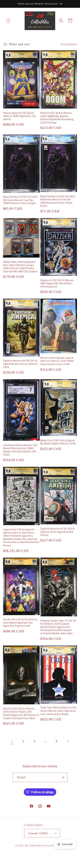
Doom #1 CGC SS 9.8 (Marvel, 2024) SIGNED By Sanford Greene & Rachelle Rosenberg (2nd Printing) (56, 117)
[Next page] (67, 741)
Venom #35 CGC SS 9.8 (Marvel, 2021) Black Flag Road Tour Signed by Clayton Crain (20, 622)
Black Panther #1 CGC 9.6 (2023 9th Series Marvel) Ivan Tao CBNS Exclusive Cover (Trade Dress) (57, 201)
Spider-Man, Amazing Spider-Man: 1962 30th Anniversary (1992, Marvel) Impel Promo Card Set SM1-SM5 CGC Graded (20, 266)
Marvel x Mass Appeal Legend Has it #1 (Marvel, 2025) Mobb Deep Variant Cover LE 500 (57, 361)
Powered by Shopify (53, 845)
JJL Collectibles (33, 845)
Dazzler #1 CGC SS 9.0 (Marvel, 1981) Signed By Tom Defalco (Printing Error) (57, 283)
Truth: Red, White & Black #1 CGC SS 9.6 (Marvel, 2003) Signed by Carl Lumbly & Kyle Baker (58, 710)
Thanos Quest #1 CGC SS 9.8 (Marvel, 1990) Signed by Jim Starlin (19, 116)
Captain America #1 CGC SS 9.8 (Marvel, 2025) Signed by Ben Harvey (57, 531)
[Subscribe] (62, 777)
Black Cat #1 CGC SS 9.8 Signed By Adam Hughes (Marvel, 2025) (58, 442)
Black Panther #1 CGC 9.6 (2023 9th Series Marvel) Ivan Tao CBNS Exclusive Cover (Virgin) (20, 200)
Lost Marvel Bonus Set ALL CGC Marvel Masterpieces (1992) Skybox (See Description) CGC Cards (20, 449)
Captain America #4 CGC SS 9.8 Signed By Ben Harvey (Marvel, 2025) (20, 363)
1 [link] (12, 741)
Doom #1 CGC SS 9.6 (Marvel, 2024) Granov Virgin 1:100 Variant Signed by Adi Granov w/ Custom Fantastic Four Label (21, 713)
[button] (8, 20)
